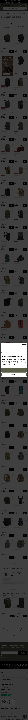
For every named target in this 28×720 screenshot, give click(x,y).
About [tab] (23, 348)
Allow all (14, 370)
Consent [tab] (5, 348)
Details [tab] (14, 348)
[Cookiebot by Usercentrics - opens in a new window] (21, 344)
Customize (13, 374)
